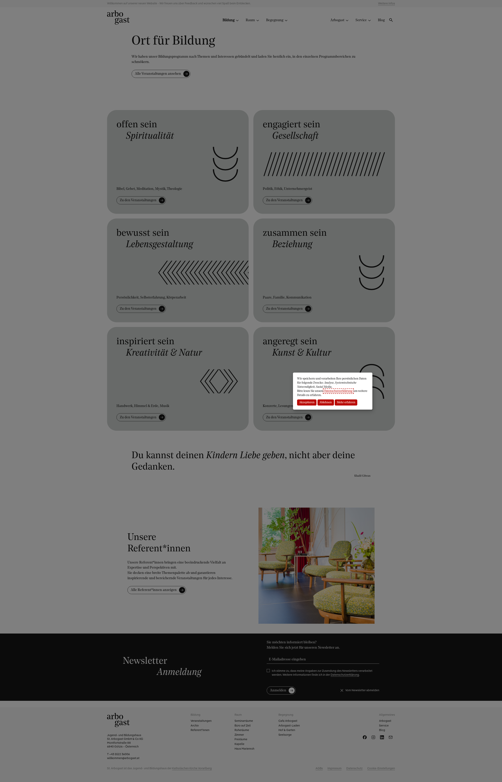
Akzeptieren (307, 402)
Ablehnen (325, 402)
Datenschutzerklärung (338, 391)
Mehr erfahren (346, 402)
